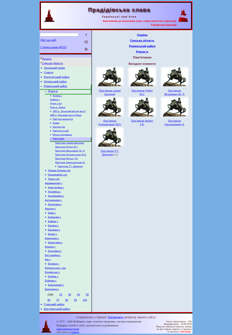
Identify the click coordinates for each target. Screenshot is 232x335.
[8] (66, 300)
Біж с (48, 259)
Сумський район (54, 304)
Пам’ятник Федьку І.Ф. (66, 158)
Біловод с (53, 263)
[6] (49, 300)
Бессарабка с (53, 255)
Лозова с (57, 95)
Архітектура (59, 127)
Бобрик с (53, 276)
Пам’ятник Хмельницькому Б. (70, 162)
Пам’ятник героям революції (69, 143)
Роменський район (55, 86)
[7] (57, 300)
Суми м (48, 72)
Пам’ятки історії (61, 131)
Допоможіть (116, 317)
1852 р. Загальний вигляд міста (69, 111)
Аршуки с (50, 208)
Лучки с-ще (56, 103)
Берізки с (50, 246)
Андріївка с (54, 191)
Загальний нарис (54, 67)
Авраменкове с (53, 183)
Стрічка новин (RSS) (53, 47)
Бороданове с (56, 285)
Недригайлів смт (57, 174)
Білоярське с (52, 272)
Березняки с (52, 238)
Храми (56, 123)
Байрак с (53, 221)
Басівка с (53, 225)
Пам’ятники (58, 138)
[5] (87, 294)
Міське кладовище (62, 134)
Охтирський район (55, 81)
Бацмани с (54, 230)
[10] (85, 300)
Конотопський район (56, 77)
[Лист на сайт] (86, 42)
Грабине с (55, 99)
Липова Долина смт (59, 170)
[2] (60, 294)
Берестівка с (55, 242)
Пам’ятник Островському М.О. (70, 154)
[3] (69, 294)
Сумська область (52, 63)
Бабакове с (54, 217)
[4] (78, 294)
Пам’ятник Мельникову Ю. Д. (70, 151)
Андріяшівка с (56, 196)
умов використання (67, 329)
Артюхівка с (55, 204)
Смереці (75, 332)
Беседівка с (55, 251)
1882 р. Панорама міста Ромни (65, 115)
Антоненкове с (53, 200)
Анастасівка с (56, 187)
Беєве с (52, 234)
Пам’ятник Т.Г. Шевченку (70, 166)
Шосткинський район (57, 309)
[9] (75, 300)
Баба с (52, 213)
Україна (46, 58)
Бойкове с (51, 280)
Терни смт (54, 179)
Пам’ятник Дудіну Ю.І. (66, 147)
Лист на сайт (48, 40)
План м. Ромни (57, 107)
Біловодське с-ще (55, 268)
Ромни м (53, 91)
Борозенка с (52, 289)
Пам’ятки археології (63, 119)
